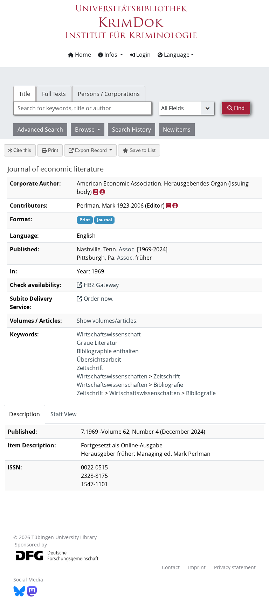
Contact (171, 567)
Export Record (91, 150)
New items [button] (177, 129)
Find (238, 107)
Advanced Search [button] (40, 129)
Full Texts (54, 94)
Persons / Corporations (109, 94)
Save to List (142, 150)
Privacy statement (235, 567)
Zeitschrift (90, 368)
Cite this (21, 150)
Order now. (97, 298)
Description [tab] (24, 414)
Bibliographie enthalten (108, 351)
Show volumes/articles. (107, 321)
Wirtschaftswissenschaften (112, 376)
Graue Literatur (97, 343)
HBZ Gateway (100, 285)
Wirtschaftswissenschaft (109, 334)
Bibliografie (168, 385)
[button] (110, 55)
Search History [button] (131, 129)
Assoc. (127, 249)
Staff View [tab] (63, 414)
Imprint (197, 567)
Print (52, 150)
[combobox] (82, 108)
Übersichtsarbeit (99, 359)
